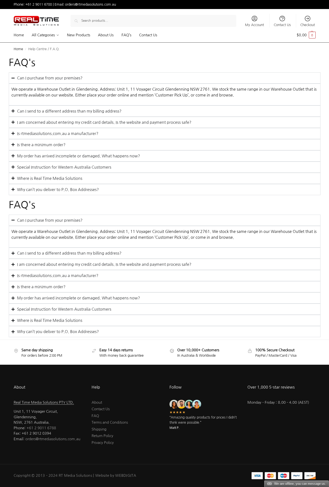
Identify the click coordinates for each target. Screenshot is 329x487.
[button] (306, 35)
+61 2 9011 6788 (38, 4)
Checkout (307, 25)
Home (18, 49)
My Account (254, 25)
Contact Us (282, 25)
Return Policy (102, 436)
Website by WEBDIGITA (115, 475)
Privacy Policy (103, 442)
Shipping (99, 429)
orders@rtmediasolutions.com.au (90, 4)
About (97, 402)
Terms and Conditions (110, 422)
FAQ (95, 416)
